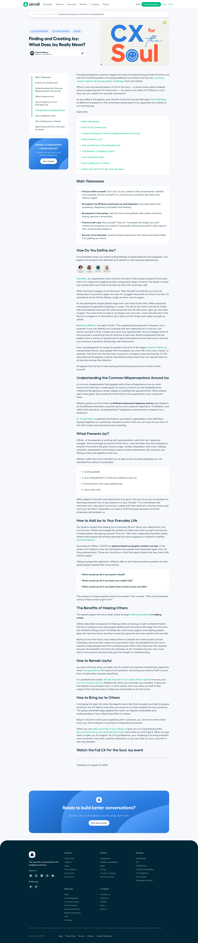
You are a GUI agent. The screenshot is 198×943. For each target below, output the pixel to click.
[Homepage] (31, 4)
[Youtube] (53, 876)
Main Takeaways (43, 77)
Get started (48, 161)
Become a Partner (72, 909)
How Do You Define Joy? (46, 83)
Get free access (151, 4)
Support (77, 31)
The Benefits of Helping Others (50, 110)
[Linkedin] (42, 876)
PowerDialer (141, 858)
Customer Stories (72, 902)
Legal (60, 936)
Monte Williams (88, 325)
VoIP (66, 916)
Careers (103, 902)
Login (138, 4)
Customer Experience (47, 14)
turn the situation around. (90, 683)
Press (102, 905)
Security (81, 936)
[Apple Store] (31, 887)
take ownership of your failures (109, 729)
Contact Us (105, 894)
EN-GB (170, 4)
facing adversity (91, 670)
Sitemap (90, 936)
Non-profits (69, 877)
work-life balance (86, 540)
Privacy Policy (70, 936)
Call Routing (141, 866)
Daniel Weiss (41, 52)
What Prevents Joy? (44, 97)
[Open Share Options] (82, 53)
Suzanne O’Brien (155, 347)
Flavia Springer (158, 99)
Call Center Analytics (145, 869)
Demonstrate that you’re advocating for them (100, 732)
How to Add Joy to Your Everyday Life (46, 103)
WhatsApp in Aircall (144, 880)
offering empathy (139, 614)
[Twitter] (36, 876)
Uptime (103, 909)
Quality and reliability (109, 862)
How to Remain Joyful (45, 116)
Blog (33, 14)
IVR (137, 862)
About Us (104, 898)
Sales (67, 866)
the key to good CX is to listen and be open (126, 680)
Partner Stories (71, 905)
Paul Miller (82, 279)
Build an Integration (73, 913)
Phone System (71, 869)
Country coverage (108, 873)
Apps (102, 866)
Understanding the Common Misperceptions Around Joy (49, 89)
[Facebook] (31, 876)
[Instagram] (47, 876)
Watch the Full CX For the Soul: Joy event (50, 128)
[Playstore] (36, 887)
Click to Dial (141, 877)
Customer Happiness (60, 31)
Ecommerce (70, 873)
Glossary (68, 920)
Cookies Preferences (104, 936)
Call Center (69, 858)
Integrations (105, 858)
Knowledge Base (72, 898)
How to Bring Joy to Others (48, 121)
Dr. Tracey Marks (85, 419)
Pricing (106, 4)
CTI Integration (142, 873)
